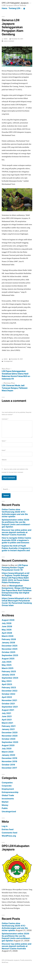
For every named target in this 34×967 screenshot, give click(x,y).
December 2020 (9, 732)
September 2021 (10, 707)
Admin (5, 39)
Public (5, 808)
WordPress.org (9, 836)
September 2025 (10, 655)
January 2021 (8, 729)
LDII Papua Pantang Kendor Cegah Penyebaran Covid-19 (15, 567)
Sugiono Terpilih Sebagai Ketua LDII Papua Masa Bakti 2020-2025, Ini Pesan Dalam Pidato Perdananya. (15, 579)
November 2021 (9, 700)
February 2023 (9, 687)
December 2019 (9, 758)
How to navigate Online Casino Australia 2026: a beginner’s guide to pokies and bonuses (16, 540)
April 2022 (7, 697)
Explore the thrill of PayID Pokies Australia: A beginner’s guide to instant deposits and (16, 548)
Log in (5, 826)
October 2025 (8, 652)
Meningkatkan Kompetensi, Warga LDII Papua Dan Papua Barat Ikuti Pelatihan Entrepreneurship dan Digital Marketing (16, 590)
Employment (8, 789)
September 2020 (10, 742)
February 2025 (9, 671)
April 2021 (7, 719)
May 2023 (6, 681)
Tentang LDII (14, 8)
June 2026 (7, 626)
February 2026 (9, 639)
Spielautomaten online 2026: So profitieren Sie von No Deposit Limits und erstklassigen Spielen (16, 523)
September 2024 (10, 678)
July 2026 (6, 623)
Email (4, 450)
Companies (7, 782)
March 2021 (7, 723)
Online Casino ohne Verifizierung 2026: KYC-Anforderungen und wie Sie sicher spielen (15, 513)
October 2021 (8, 703)
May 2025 (6, 665)
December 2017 (9, 768)
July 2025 (6, 662)
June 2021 (7, 716)
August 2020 (8, 745)
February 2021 (9, 726)
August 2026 (8, 620)
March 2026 (7, 636)
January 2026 (8, 642)
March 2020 (7, 752)
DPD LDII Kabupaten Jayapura (15, 3)
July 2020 (6, 748)
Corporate (7, 786)
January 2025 (8, 674)
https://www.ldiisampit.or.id (15, 598)
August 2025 (8, 658)
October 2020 (8, 739)
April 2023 (7, 684)
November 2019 (9, 761)
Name (4, 441)
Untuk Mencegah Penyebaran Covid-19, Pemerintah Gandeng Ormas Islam (17, 602)
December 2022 (9, 691)
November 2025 (9, 649)
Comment (5, 419)
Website (4, 459)
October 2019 (8, 764)
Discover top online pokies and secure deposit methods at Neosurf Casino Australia (16, 532)
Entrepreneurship (10, 792)
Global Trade (8, 795)
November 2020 (9, 736)
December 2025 (9, 646)
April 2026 (7, 633)
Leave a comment (9, 41)
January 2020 (8, 755)
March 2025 (7, 668)
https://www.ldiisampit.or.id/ (15, 573)
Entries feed (7, 829)
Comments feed (9, 832)
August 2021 (8, 710)
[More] (24, 9)
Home (4, 8)
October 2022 (8, 694)
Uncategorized (8, 361)
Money (5, 805)
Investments (8, 798)
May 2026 (6, 629)
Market (5, 802)
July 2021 (6, 713)
